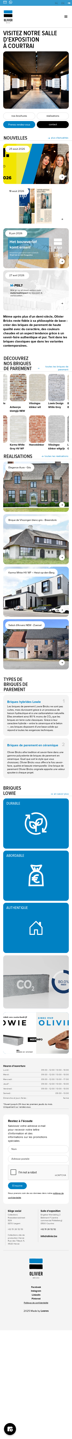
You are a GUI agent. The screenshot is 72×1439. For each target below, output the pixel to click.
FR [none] (69, 3)
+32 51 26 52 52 (48, 1229)
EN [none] (62, 3)
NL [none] (56, 3)
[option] (56, 3)
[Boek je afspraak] (10, 1429)
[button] (61, 16)
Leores (45, 1311)
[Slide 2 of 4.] (36, 1033)
